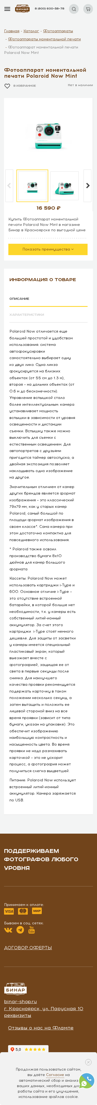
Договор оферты (28, 947)
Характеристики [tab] (26, 315)
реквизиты (17, 1015)
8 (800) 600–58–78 (49, 8)
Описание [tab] (19, 299)
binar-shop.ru (20, 1002)
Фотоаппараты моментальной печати (44, 39)
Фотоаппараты (58, 31)
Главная (11, 31)
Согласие (55, 1074)
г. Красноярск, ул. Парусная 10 (43, 1009)
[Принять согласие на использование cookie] (88, 1062)
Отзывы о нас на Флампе (41, 1028)
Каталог (31, 31)
